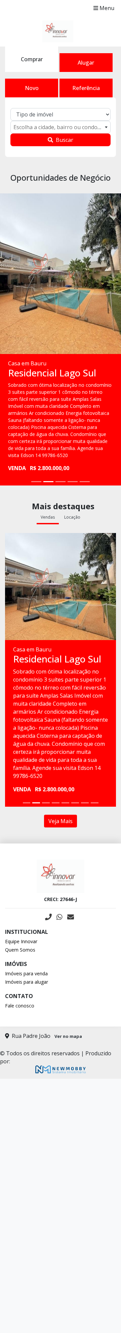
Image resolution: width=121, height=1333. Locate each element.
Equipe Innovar (21, 941)
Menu (106, 8)
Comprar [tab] (32, 59)
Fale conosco (19, 1005)
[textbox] (60, 127)
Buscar (64, 140)
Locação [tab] (72, 517)
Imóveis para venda (26, 973)
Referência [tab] (86, 88)
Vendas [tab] (48, 517)
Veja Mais (60, 821)
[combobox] (60, 127)
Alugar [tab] (86, 62)
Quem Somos (20, 950)
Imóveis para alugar (26, 982)
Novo (32, 88)
